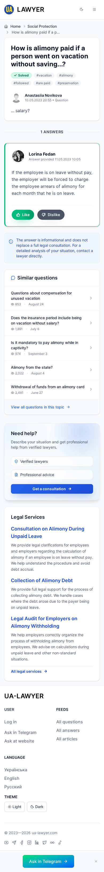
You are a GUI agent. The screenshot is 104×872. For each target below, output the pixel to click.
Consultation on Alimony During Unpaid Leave (47, 532)
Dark (39, 806)
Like (26, 214)
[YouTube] (7, 843)
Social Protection (42, 26)
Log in (10, 721)
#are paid (43, 83)
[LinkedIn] (37, 843)
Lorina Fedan (42, 154)
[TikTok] (60, 843)
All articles (67, 738)
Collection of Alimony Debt (42, 580)
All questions (69, 721)
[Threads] (53, 843)
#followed (21, 83)
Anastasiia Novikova (43, 95)
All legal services (26, 671)
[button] (81, 9)
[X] (45, 843)
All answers (68, 730)
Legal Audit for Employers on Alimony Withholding (44, 622)
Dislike (54, 214)
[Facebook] (22, 843)
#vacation (44, 75)
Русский (13, 786)
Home (15, 26)
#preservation (68, 83)
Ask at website (19, 741)
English (11, 778)
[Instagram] (30, 843)
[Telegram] (15, 843)
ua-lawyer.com (44, 832)
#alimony (66, 75)
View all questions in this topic (37, 407)
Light (17, 806)
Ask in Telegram (20, 732)
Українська (15, 769)
